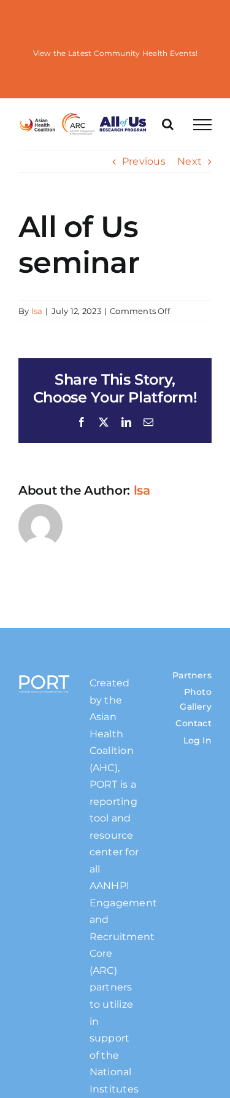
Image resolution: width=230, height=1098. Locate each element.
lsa (37, 311)
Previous (144, 161)
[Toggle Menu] (202, 124)
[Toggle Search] (168, 124)
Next (189, 161)
